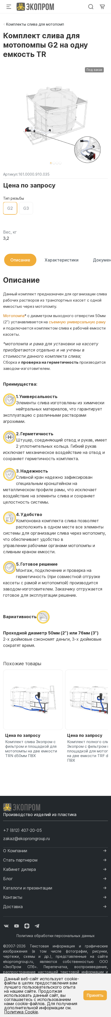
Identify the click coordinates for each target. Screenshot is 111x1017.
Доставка (13, 906)
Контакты (12, 897)
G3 (26, 208)
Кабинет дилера (19, 869)
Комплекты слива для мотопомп (35, 24)
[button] (51, 163)
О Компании (15, 850)
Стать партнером (20, 860)
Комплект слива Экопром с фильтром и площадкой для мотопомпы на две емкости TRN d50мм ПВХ (31, 748)
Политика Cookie (21, 1011)
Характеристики (61, 260)
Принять (95, 995)
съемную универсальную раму (77, 321)
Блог (8, 878)
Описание (20, 260)
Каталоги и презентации (27, 888)
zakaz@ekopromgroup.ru (26, 838)
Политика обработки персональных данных (56, 935)
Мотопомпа (14, 315)
